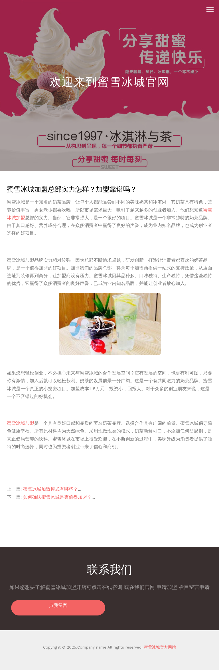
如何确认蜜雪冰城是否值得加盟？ (57, 497)
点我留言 (58, 605)
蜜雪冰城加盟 (20, 423)
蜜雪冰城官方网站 (159, 647)
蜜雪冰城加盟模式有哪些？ (50, 489)
